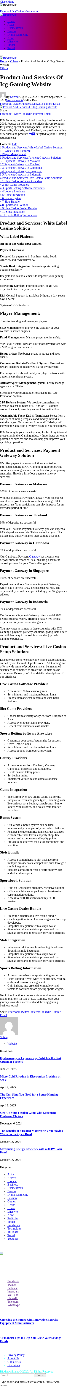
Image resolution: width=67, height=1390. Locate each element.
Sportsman (13, 1225)
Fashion (12, 1198)
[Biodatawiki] (8, 14)
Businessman (15, 28)
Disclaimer (13, 1365)
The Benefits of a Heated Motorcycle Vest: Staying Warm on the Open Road (31, 1132)
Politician (12, 1218)
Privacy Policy (16, 1355)
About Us (13, 1358)
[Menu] (1, 55)
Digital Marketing (17, 34)
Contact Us (14, 1361)
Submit (40, 1375)
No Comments (14, 100)
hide (14, 144)
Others (14, 61)
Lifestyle (12, 41)
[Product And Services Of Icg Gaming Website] (28, 107)
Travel (11, 48)
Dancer (11, 31)
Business (12, 1184)
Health (11, 1204)
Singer (11, 44)
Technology (14, 1228)
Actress (11, 1177)
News (10, 38)
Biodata (12, 1181)
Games (11, 1201)
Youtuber (12, 1238)
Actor (10, 24)
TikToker (12, 1231)
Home (11, 21)
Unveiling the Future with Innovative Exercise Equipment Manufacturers (29, 1321)
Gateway (34, 556)
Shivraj (14, 96)
